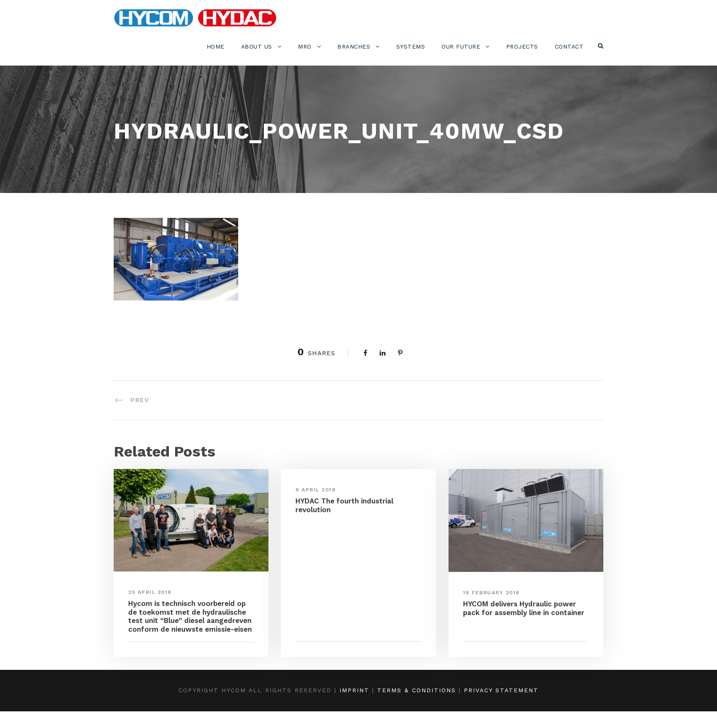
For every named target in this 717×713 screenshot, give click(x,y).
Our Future (460, 46)
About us (256, 46)
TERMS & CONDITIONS (416, 690)
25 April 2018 (150, 592)
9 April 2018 (315, 490)
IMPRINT (354, 690)
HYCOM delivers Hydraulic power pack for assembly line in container (523, 608)
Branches (353, 46)
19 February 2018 (491, 593)
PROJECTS (522, 46)
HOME (215, 46)
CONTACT (569, 46)
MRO (305, 46)
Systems (410, 46)
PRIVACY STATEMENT (501, 690)
